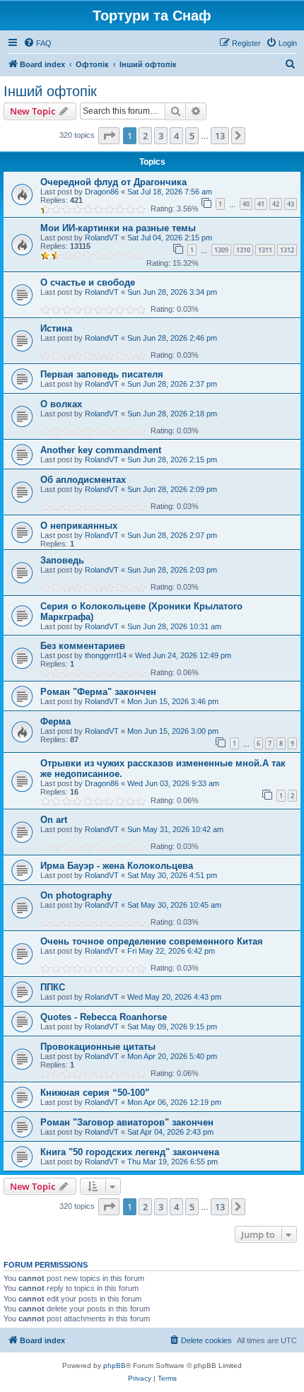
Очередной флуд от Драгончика (113, 182)
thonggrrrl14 (106, 655)
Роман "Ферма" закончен (98, 691)
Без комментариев (82, 646)
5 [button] (191, 135)
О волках (61, 404)
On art (53, 819)
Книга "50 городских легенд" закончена (129, 1152)
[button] (108, 135)
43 (290, 204)
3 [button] (160, 135)
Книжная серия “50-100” (95, 1092)
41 (260, 204)
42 (275, 204)
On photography (76, 895)
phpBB (114, 1365)
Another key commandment (100, 450)
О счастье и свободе (87, 282)
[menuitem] (37, 43)
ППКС (52, 987)
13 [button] (220, 135)
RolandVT (102, 237)
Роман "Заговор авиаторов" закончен (127, 1122)
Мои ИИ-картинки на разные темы (118, 228)
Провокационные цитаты (98, 1046)
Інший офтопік (50, 91)
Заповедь (62, 560)
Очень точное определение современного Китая (151, 941)
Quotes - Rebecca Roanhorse (103, 1017)
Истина (56, 328)
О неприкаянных (78, 525)
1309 (221, 250)
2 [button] (145, 135)
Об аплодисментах (83, 479)
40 (246, 204)
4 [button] (176, 135)
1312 (287, 250)
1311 (265, 250)
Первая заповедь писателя (101, 374)
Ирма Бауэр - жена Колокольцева (116, 865)
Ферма (55, 721)
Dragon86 (102, 191)
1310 (243, 250)
